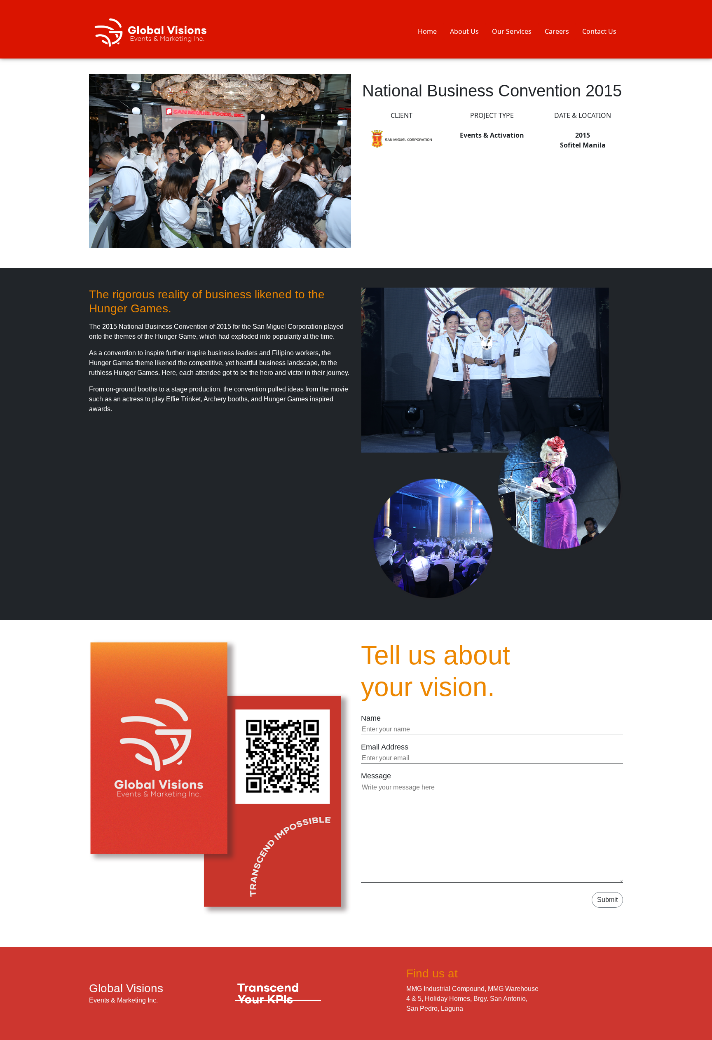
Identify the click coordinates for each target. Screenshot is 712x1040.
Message (376, 776)
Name (371, 718)
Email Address (384, 747)
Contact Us (599, 31)
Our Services (512, 31)
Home (427, 31)
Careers (557, 31)
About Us (464, 31)
